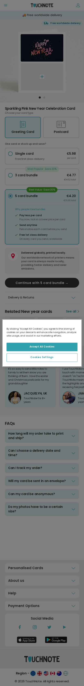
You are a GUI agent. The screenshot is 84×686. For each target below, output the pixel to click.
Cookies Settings (41, 357)
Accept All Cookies (42, 346)
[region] (42, 343)
